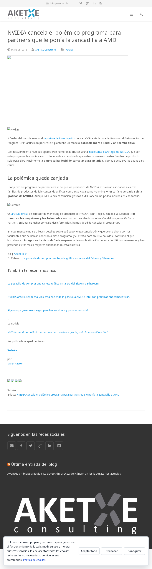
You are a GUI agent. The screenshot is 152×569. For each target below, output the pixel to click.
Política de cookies (34, 560)
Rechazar (112, 551)
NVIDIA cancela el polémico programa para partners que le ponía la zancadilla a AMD (67, 394)
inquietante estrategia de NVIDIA (109, 151)
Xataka (69, 49)
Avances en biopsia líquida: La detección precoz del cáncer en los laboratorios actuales (64, 473)
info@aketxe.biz (59, 3)
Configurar (134, 551)
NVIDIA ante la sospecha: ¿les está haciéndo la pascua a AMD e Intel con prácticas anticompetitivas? (68, 297)
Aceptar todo (89, 551)
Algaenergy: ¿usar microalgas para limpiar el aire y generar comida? (47, 310)
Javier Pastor (15, 363)
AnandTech (20, 253)
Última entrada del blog (34, 464)
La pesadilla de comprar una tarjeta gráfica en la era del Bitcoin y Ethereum (68, 258)
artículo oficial (19, 213)
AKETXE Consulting (46, 49)
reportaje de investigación (59, 138)
